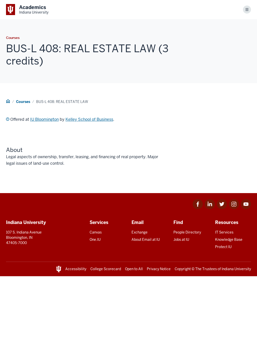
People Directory (187, 232)
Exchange (140, 232)
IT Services (224, 232)
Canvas (96, 232)
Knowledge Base (228, 239)
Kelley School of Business (89, 119)
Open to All (134, 269)
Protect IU (223, 247)
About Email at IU (146, 239)
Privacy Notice (159, 269)
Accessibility (75, 269)
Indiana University (236, 269)
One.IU (95, 239)
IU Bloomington (44, 119)
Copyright (183, 269)
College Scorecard (105, 269)
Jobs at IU (181, 239)
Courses (23, 101)
